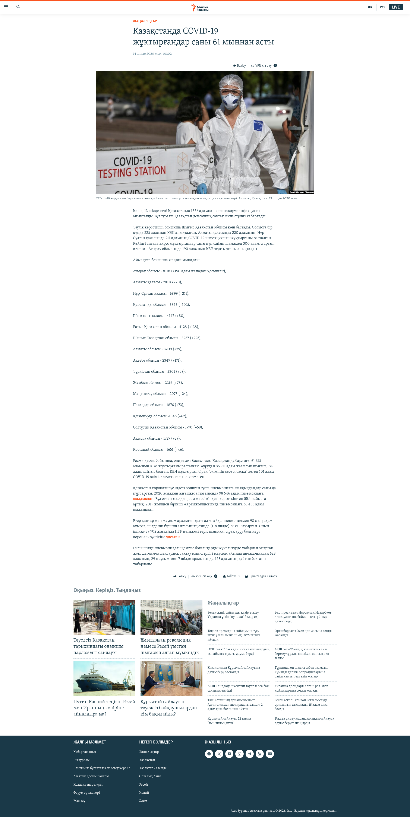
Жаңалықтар (149, 752)
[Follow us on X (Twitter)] (219, 754)
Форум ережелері (86, 793)
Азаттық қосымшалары (91, 776)
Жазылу (79, 801)
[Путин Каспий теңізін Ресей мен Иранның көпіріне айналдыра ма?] (104, 678)
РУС (383, 7)
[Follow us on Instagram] (239, 754)
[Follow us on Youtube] (229, 754)
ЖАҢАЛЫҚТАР (145, 21)
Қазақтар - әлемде (153, 768)
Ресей (143, 784)
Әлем (143, 801)
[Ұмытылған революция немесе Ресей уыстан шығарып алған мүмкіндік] (171, 617)
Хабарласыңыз (84, 752)
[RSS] (260, 754)
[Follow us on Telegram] (250, 754)
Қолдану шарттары (87, 784)
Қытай (144, 793)
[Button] (239, 66)
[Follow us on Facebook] (209, 754)
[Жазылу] (270, 754)
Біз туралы (81, 760)
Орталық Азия (150, 776)
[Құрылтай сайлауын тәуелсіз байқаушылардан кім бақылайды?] (171, 678)
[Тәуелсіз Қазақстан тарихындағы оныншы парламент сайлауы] (104, 617)
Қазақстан (147, 760)
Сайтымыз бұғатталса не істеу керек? (101, 768)
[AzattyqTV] (370, 7)
